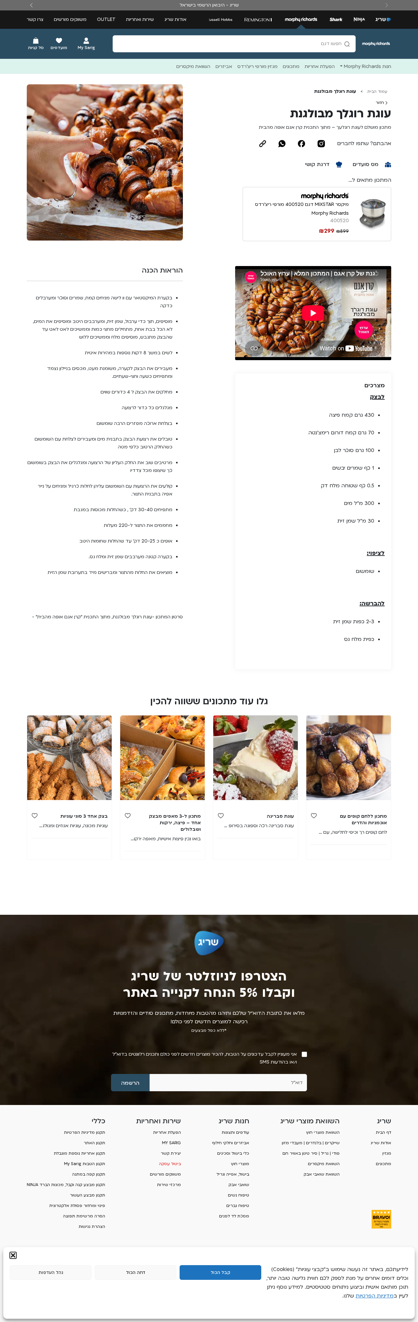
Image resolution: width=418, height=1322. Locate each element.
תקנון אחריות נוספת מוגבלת (79, 1153)
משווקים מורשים (70, 19)
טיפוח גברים (237, 1205)
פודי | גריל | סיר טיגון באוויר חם (311, 1153)
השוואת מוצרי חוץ (323, 1132)
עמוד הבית (377, 91)
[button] (13, 1255)
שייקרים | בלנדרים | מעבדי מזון (311, 1143)
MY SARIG (171, 1143)
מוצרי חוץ (240, 1163)
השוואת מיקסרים (324, 1163)
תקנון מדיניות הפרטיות (84, 1132)
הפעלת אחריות (167, 1132)
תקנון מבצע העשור (87, 1195)
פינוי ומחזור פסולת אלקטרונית (77, 1205)
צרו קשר (35, 19)
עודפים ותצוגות (235, 1132)
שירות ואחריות (140, 19)
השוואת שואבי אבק (322, 1174)
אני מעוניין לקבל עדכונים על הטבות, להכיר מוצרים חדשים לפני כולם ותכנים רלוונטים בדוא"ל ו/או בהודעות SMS (204, 1058)
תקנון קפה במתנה (88, 1174)
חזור (380, 102)
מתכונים (383, 1163)
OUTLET (106, 19)
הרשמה (130, 1083)
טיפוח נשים (238, 1195)
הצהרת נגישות (92, 1226)
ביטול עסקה (170, 1163)
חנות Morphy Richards (367, 66)
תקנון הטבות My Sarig (84, 1163)
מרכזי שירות (169, 1184)
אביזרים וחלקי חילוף (230, 1143)
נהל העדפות (51, 1273)
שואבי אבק (239, 1184)
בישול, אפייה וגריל (233, 1174)
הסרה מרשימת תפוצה (84, 1216)
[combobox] (234, 43)
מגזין (386, 1153)
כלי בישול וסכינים (233, 1153)
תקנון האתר (94, 1143)
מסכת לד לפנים (234, 1216)
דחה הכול (135, 1273)
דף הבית (383, 1132)
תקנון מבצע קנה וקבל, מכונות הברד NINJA (66, 1184)
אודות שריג (175, 19)
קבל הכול (220, 1273)
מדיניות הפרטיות (375, 1295)
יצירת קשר (171, 1153)
